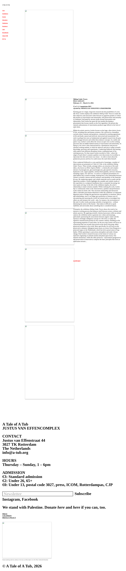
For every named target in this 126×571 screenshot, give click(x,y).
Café (3, 29)
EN (3, 39)
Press (4, 514)
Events (4, 17)
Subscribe (83, 494)
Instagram (11, 499)
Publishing (5, 23)
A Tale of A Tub (6, 5)
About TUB (5, 35)
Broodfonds (5, 32)
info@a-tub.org (15, 452)
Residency (5, 26)
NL (5, 39)
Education (4, 20)
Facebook (30, 499)
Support (77, 261)
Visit (3, 10)
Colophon (7, 516)
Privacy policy (9, 518)
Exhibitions (5, 13)
